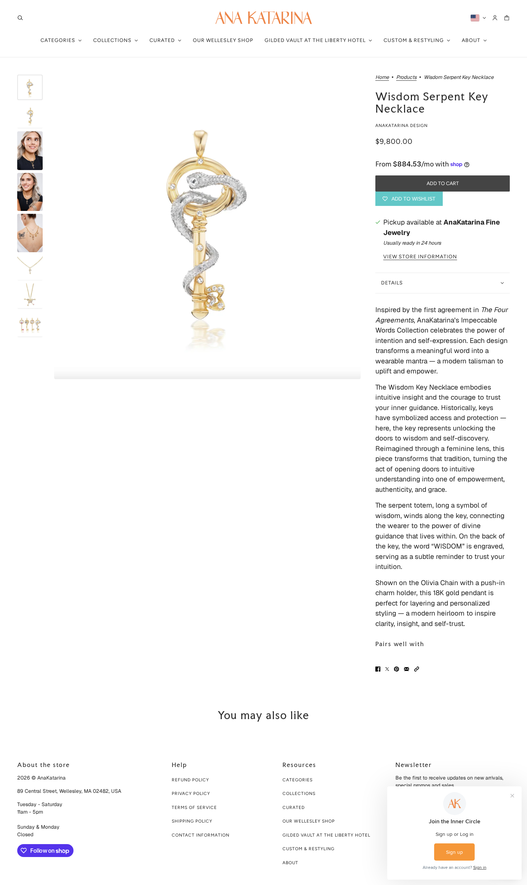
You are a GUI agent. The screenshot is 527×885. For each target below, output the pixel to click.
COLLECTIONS (299, 793)
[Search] (20, 18)
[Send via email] (406, 669)
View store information (420, 256)
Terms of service (194, 807)
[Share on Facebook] (378, 669)
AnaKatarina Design (401, 125)
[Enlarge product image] (207, 227)
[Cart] (507, 18)
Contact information (200, 835)
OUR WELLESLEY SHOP (309, 821)
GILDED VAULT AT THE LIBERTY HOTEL (326, 835)
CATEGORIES (298, 779)
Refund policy (190, 779)
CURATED (294, 807)
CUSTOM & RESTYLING (308, 848)
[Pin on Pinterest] (396, 669)
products (406, 77)
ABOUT (290, 862)
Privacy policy (191, 793)
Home (382, 77)
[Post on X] (387, 669)
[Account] (495, 18)
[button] (417, 669)
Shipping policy (192, 821)
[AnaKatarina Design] (263, 17)
